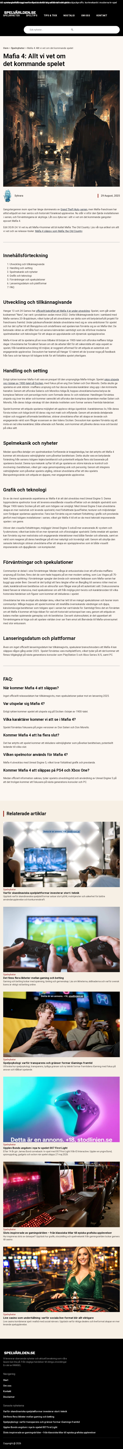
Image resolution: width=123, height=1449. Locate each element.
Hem (5, 48)
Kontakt (101, 15)
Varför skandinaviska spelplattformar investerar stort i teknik (45, 2)
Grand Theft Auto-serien (74, 209)
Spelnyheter (11, 15)
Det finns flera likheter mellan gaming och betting (89, 2)
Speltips (31, 15)
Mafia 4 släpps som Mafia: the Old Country (58, 231)
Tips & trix (50, 15)
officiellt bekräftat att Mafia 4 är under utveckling (63, 310)
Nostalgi (69, 15)
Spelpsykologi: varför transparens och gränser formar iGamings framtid (47, 1062)
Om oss (85, 15)
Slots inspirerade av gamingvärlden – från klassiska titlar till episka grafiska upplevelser (57, 1232)
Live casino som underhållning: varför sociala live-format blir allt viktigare (48, 1317)
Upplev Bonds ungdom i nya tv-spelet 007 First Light (35, 1148)
